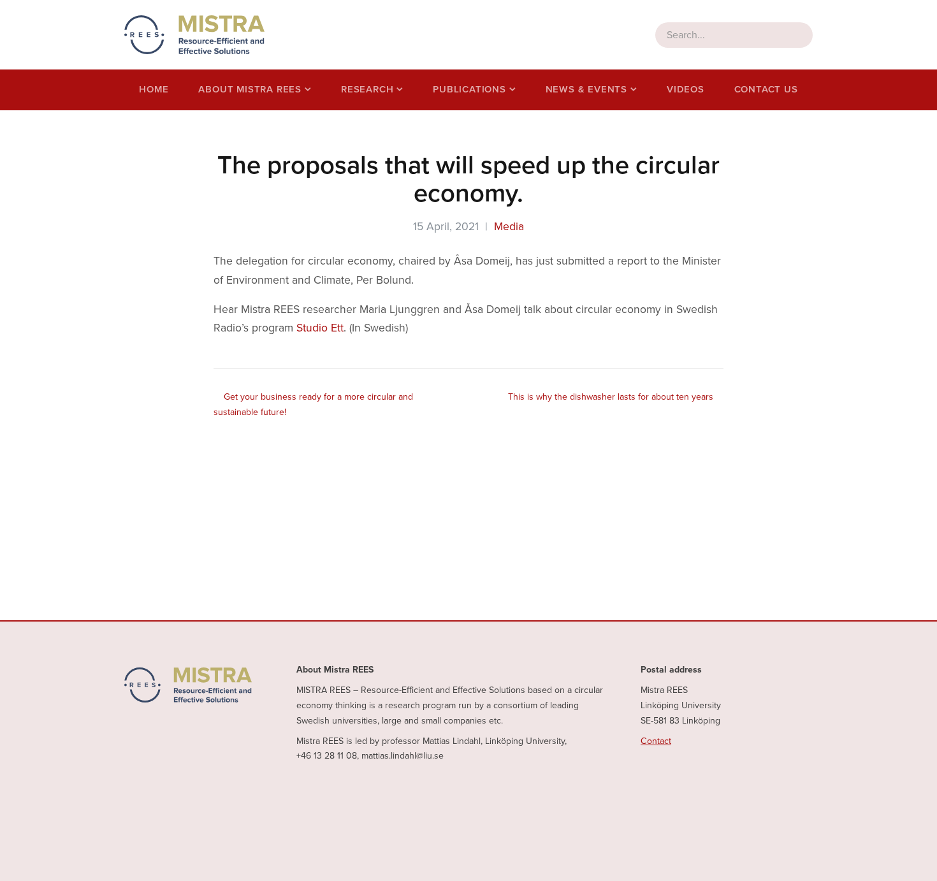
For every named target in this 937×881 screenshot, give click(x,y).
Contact (656, 741)
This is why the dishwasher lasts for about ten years (610, 396)
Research (367, 89)
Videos (685, 89)
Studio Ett (320, 328)
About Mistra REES (249, 89)
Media (509, 226)
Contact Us (766, 89)
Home (153, 89)
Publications (469, 89)
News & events (586, 89)
